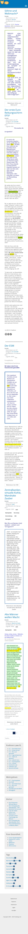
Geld (13, 504)
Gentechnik (9, 869)
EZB (15, 516)
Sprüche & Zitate (13, 768)
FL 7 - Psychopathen (14, 761)
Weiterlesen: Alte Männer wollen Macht (14, 723)
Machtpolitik (8, 513)
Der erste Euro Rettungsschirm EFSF (13, 112)
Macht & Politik (16, 623)
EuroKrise (9, 877)
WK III (17, 860)
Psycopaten (9, 866)
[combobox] (12, 738)
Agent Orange (10, 880)
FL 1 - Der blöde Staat (15, 748)
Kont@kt (14, 910)
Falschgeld (8, 519)
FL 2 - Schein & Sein (14, 750)
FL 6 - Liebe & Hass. (14, 760)
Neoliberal (9, 872)
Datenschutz (14, 898)
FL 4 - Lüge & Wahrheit (15, 755)
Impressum (14, 904)
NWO (15, 630)
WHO (7, 863)
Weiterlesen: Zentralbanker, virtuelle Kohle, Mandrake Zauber (14, 607)
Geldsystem (9, 883)
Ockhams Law (13, 766)
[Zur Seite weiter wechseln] (19, 733)
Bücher (14, 19)
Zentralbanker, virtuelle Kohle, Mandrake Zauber (13, 494)
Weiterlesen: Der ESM (12, 485)
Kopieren (13, 901)
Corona (16, 886)
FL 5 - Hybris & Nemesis (13, 757)
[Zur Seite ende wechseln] (22, 733)
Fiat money (16, 513)
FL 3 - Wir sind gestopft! (13, 752)
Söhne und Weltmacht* (11, 12)
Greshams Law (13, 765)
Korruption (9, 875)
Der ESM (9, 345)
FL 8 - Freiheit (11, 729)
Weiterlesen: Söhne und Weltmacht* (14, 104)
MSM (15, 877)
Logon (13, 907)
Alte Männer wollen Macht (12, 616)
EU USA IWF (15, 121)
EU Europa (9, 886)
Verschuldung (8, 516)
